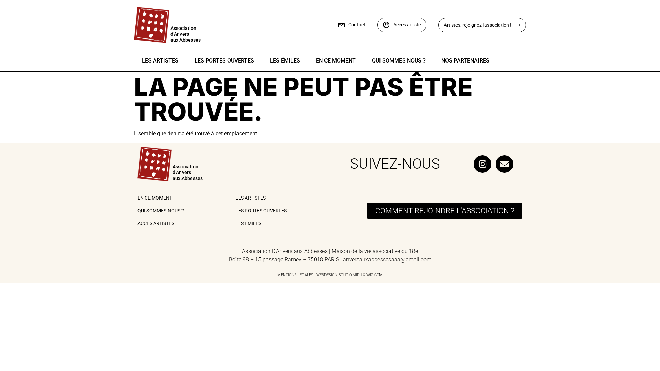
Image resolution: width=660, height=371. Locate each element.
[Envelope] (504, 164)
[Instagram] (482, 164)
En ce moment (336, 60)
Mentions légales (295, 275)
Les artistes (160, 60)
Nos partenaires (465, 60)
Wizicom (374, 275)
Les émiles (285, 60)
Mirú (357, 275)
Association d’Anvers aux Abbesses (185, 34)
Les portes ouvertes (224, 60)
